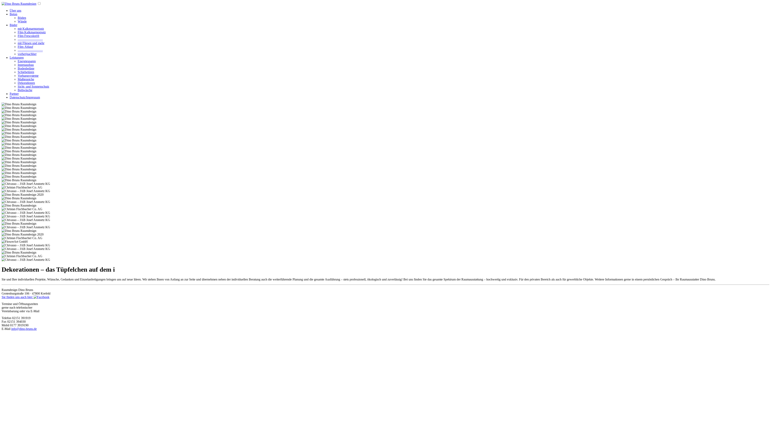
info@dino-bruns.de (24, 329)
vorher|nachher (27, 54)
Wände (22, 21)
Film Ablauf (25, 46)
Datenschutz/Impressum (25, 97)
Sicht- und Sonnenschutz (33, 86)
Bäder (13, 25)
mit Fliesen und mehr (31, 43)
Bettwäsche (25, 90)
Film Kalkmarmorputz (32, 32)
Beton (13, 14)
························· (30, 39)
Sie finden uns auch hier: (18, 297)
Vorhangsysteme (28, 75)
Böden (22, 17)
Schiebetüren (26, 72)
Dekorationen (26, 83)
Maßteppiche (26, 79)
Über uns (15, 10)
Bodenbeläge (26, 68)
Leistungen (17, 57)
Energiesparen (27, 61)
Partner (14, 93)
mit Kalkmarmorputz (31, 28)
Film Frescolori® (28, 36)
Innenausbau (26, 65)
